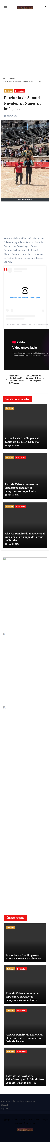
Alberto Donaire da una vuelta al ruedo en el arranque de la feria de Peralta (25, 537)
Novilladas (19, 91)
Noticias (8, 91)
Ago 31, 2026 (13, 445)
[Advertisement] (25, 42)
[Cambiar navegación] (5, 7)
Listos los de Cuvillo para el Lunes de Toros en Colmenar (22, 440)
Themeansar (29, 1123)
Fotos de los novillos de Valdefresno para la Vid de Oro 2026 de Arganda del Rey (25, 1079)
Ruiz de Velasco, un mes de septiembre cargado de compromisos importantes (21, 488)
